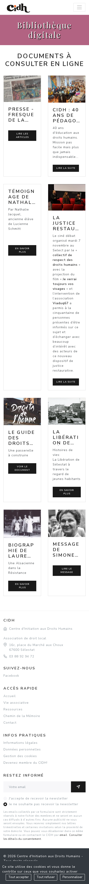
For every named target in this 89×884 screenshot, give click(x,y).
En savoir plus (22, 250)
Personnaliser (72, 877)
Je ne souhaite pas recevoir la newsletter (43, 804)
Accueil (9, 696)
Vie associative (16, 703)
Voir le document (22, 468)
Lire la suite (65, 168)
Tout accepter (18, 877)
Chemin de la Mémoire (21, 716)
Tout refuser (46, 877)
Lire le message (66, 570)
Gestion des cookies (20, 756)
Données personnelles (22, 749)
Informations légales (20, 743)
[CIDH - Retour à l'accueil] (18, 8)
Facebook (11, 675)
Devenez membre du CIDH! (25, 763)
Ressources (13, 709)
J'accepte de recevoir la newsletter (38, 798)
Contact (9, 722)
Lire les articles (22, 135)
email (63, 835)
